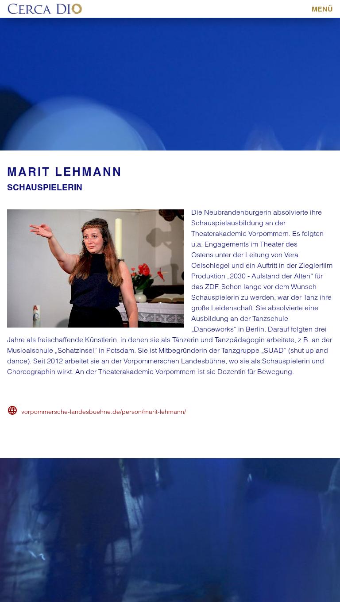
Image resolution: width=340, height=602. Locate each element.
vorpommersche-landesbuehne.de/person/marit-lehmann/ (103, 412)
